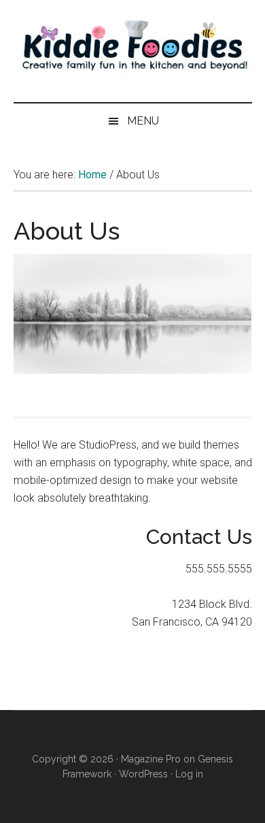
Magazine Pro (151, 759)
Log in (189, 774)
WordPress (143, 774)
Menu (143, 120)
